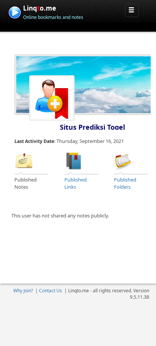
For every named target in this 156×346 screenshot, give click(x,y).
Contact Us (50, 290)
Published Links (75, 183)
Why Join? (23, 290)
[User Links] (73, 160)
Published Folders (125, 183)
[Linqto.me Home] (14, 11)
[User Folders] (123, 160)
